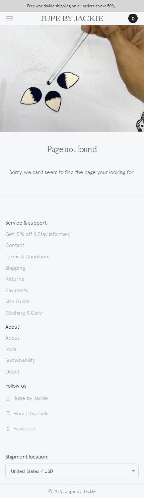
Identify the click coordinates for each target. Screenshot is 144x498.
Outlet (12, 371)
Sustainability (20, 359)
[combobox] (72, 471)
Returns (14, 278)
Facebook (24, 428)
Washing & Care (23, 312)
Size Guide (17, 301)
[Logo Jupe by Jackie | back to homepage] (72, 17)
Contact (14, 244)
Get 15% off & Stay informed (37, 233)
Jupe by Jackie (30, 397)
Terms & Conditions (28, 256)
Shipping (15, 267)
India (11, 348)
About (12, 337)
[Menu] (9, 18)
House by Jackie (32, 413)
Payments (16, 290)
